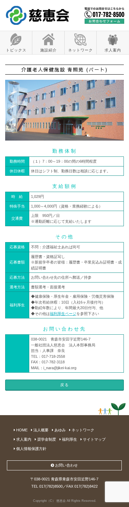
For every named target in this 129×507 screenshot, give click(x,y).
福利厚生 (69, 439)
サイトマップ (94, 439)
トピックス (16, 50)
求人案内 (113, 50)
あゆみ (59, 430)
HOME (21, 430)
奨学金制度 (46, 439)
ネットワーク (80, 50)
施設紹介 (48, 50)
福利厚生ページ (63, 314)
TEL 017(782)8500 (47, 486)
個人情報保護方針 (30, 449)
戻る (64, 385)
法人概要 (40, 430)
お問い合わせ (66, 465)
